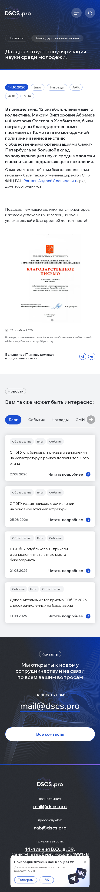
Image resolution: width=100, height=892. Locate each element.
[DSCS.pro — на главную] (18, 13)
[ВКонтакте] (91, 356)
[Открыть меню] (76, 13)
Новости (16, 38)
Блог (13, 419)
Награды (60, 419)
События (36, 419)
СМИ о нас (85, 419)
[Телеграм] (82, 356)
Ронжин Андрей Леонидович (49, 180)
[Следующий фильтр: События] (91, 419)
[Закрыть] (85, 862)
